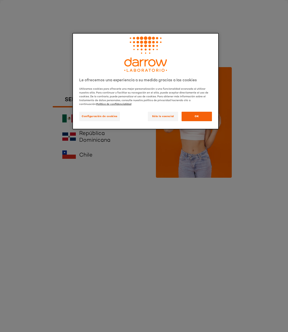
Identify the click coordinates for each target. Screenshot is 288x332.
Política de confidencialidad (113, 104)
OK (197, 116)
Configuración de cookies (99, 116)
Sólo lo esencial (163, 116)
